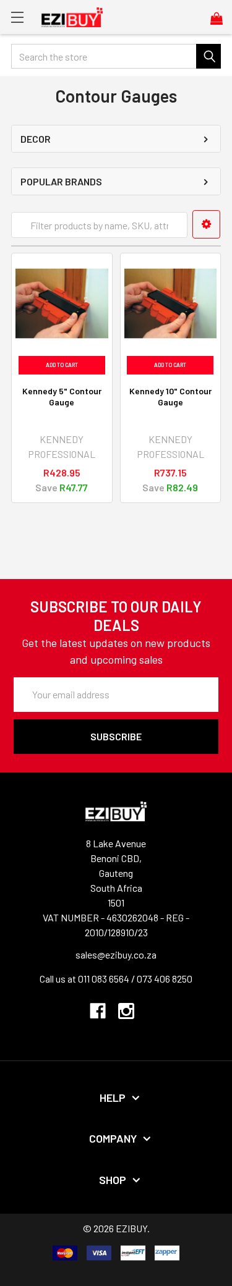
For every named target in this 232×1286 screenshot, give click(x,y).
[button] (206, 224)
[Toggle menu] (17, 17)
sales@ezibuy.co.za (116, 954)
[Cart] (221, 18)
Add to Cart (62, 365)
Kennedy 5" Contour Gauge (61, 396)
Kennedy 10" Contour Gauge (170, 396)
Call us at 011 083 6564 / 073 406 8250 (116, 978)
